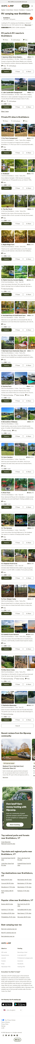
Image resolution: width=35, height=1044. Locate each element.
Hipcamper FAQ (5, 966)
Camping (28, 10)
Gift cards (4, 952)
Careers (3, 961)
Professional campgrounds (25, 958)
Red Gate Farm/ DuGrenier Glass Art (13, 767)
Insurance (20, 961)
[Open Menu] (32, 6)
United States (9, 10)
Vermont (16, 10)
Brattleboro (22, 10)
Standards (20, 963)
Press (2, 963)
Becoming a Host (22, 952)
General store (5, 955)
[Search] (31, 18)
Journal (3, 958)
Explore (3, 10)
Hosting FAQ (21, 966)
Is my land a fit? (22, 955)
